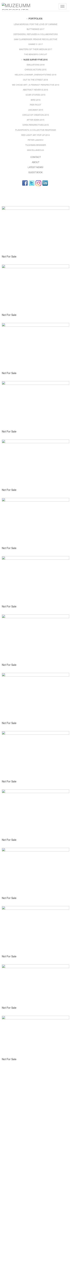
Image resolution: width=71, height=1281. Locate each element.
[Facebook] (25, 183)
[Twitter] (32, 183)
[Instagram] (38, 183)
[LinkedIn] (45, 183)
